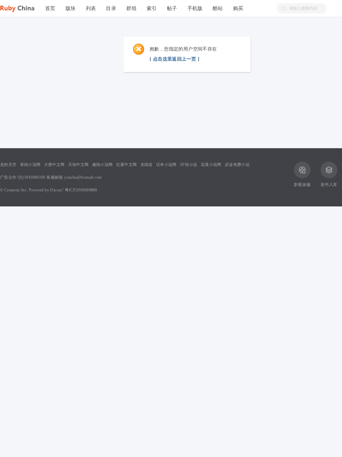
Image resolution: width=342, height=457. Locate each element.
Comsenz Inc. (16, 190)
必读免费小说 (237, 164)
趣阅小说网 (102, 164)
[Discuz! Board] (20, 7)
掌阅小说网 (30, 164)
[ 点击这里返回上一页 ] (174, 59)
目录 (111, 8)
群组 (131, 8)
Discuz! (56, 190)
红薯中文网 (126, 164)
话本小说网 (166, 164)
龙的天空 (8, 164)
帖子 (172, 8)
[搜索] (282, 8)
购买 (238, 8)
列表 (91, 8)
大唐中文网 (54, 164)
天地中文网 (78, 164)
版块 (70, 8)
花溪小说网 (211, 164)
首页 (50, 8)
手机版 (195, 8)
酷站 (218, 8)
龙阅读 (146, 164)
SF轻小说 (188, 164)
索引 (152, 8)
